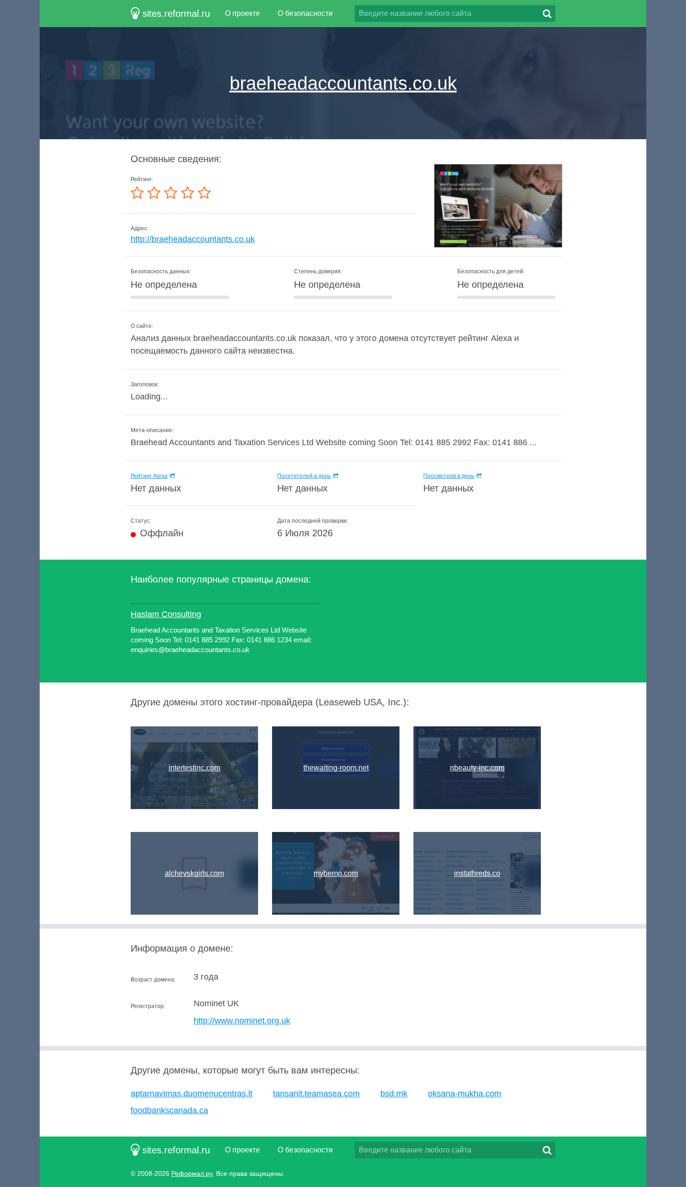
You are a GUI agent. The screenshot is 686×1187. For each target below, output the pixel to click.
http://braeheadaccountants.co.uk (193, 239)
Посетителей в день (304, 476)
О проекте (242, 13)
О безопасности (305, 13)
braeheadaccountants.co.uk (343, 83)
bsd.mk (393, 1093)
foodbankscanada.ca (169, 1110)
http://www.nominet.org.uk (242, 1020)
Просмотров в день (448, 476)
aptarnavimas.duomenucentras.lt (191, 1093)
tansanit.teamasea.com (316, 1093)
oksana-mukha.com (464, 1093)
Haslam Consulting (166, 614)
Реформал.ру (191, 1173)
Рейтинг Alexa (149, 476)
